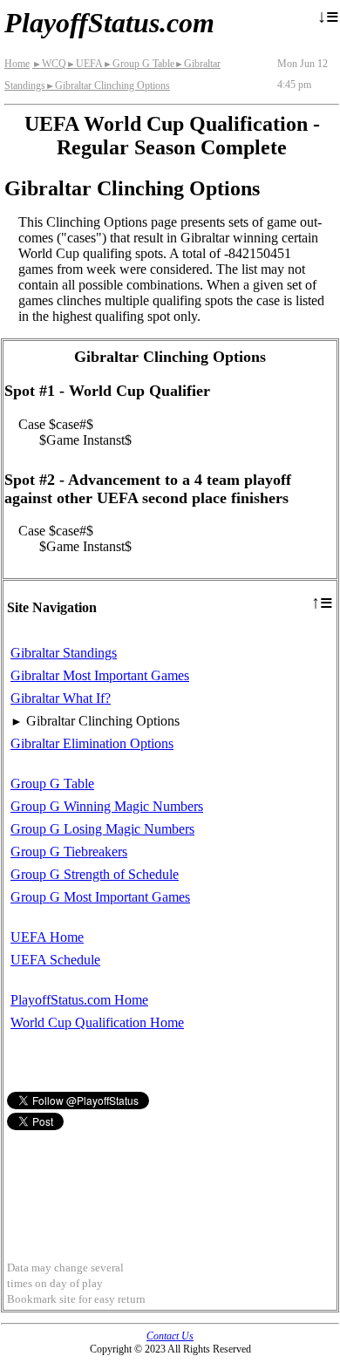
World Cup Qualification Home (97, 1022)
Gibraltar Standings (63, 652)
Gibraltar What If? (60, 698)
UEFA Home (47, 937)
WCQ (49, 64)
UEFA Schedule (55, 959)
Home (17, 64)
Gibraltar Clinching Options (107, 85)
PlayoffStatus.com (109, 22)
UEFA (84, 64)
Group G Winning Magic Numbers (106, 806)
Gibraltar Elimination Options (91, 743)
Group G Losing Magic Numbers (102, 828)
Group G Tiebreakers (68, 851)
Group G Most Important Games (100, 896)
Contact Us (170, 1336)
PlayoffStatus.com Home (79, 999)
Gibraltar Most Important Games (99, 675)
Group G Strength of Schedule (94, 874)
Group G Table (138, 64)
